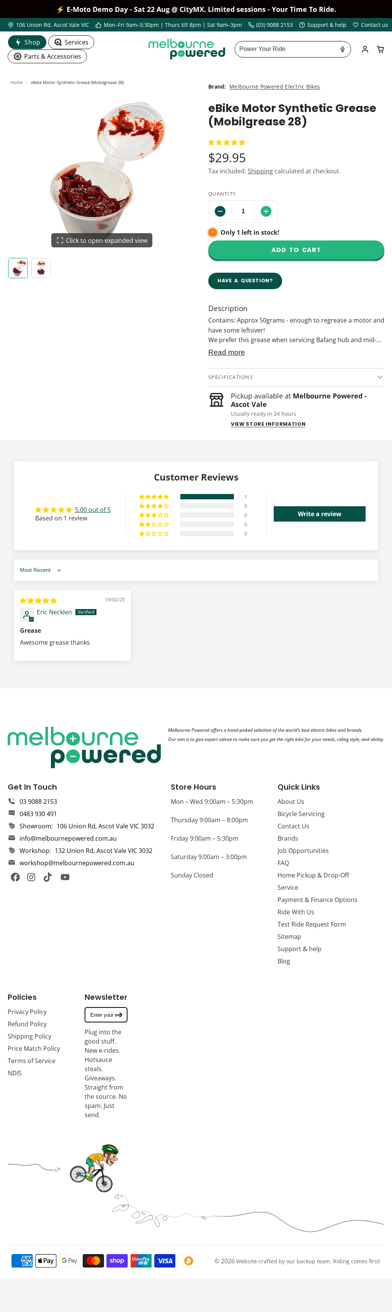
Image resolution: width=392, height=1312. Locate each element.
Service (288, 887)
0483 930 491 (38, 814)
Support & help (300, 949)
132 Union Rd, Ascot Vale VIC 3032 (103, 850)
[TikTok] (48, 877)
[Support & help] (322, 25)
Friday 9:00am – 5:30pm (204, 838)
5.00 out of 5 (93, 509)
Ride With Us (296, 912)
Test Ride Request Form (312, 924)
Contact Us (293, 826)
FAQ (283, 863)
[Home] (187, 49)
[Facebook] (15, 877)
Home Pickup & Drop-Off (313, 875)
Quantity (222, 193)
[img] (38, 600)
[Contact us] (370, 25)
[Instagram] (31, 877)
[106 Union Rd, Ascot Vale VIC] (48, 25)
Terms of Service (32, 1061)
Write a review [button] (319, 514)
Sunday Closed (192, 875)
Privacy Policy (27, 1011)
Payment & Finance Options (318, 900)
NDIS (15, 1073)
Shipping (260, 171)
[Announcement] (196, 9)
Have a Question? (245, 280)
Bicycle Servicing (301, 814)
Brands (288, 838)
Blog (284, 961)
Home (17, 82)
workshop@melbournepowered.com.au (77, 863)
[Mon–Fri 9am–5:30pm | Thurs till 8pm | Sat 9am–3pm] (168, 25)
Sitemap (289, 936)
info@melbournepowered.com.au (68, 838)
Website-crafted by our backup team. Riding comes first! (308, 1261)
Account (365, 49)
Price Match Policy (34, 1048)
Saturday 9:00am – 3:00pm (209, 857)
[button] (226, 142)
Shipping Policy (29, 1036)
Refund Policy (27, 1024)
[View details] (84, 747)
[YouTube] (65, 877)
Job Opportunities (303, 850)
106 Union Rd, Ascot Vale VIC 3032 (105, 826)
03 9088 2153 (38, 801)
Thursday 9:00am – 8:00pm (209, 820)
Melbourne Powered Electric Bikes (274, 86)
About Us (291, 801)
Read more (226, 352)
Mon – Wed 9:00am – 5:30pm (212, 801)
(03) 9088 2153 (274, 24)
